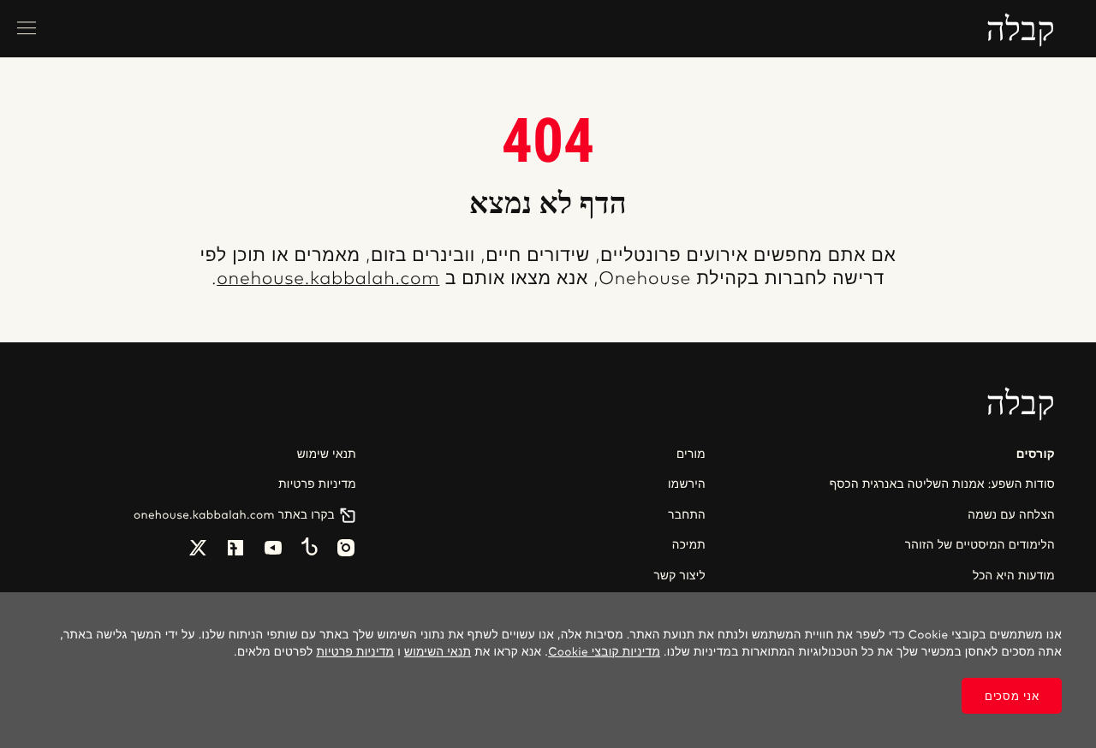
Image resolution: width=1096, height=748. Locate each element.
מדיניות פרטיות (317, 484)
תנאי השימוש (437, 652)
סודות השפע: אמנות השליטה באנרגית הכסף (942, 484)
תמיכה (689, 545)
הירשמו (687, 484)
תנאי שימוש (326, 454)
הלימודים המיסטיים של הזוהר (980, 545)
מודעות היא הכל (1014, 576)
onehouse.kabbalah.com (328, 279)
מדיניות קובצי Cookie (604, 652)
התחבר (687, 515)
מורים (691, 454)
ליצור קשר (680, 576)
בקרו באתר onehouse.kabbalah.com (234, 515)
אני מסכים (1012, 696)
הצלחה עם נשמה (1011, 515)
